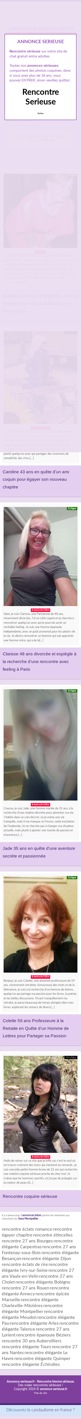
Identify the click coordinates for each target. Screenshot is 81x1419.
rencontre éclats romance (27, 1229)
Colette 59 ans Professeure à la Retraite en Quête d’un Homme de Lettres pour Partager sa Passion (36, 1028)
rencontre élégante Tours (26, 1347)
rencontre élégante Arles (34, 1323)
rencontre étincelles (53, 1235)
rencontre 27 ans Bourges (27, 1241)
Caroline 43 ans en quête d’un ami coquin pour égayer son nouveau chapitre (36, 479)
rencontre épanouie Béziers (43, 1335)
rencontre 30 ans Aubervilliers (31, 1341)
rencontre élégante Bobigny (43, 1282)
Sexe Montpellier (28, 1219)
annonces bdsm (31, 1215)
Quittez (41, 113)
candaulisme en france (52, 1410)
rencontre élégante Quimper (42, 1358)
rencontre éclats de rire (25, 1264)
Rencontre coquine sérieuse (30, 1196)
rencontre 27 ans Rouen (25, 1288)
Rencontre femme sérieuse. (55, 1381)
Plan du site (40, 1393)
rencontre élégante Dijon (46, 1258)
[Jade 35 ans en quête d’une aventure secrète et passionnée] (40, 746)
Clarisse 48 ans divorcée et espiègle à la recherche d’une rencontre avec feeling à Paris (39, 661)
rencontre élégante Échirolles (31, 1364)
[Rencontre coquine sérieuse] (40, 1105)
